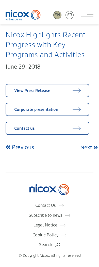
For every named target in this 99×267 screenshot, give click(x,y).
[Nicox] (23, 15)
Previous (22, 147)
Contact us (24, 128)
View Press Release (32, 90)
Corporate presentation (36, 109)
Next (86, 147)
